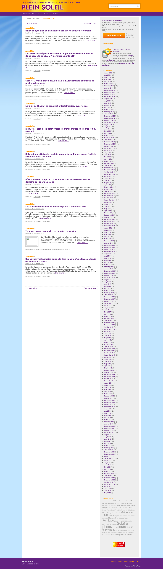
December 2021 (109, 193)
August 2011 (108, 460)
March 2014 (108, 394)
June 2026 (107, 77)
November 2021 (109, 196)
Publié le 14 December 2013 (34, 233)
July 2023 (107, 152)
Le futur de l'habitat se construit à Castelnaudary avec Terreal (56, 105)
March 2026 (108, 84)
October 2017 (108, 301)
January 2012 (108, 450)
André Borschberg (120, 501)
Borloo (104, 503)
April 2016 (107, 340)
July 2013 (107, 411)
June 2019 (107, 258)
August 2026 (108, 73)
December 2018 (109, 271)
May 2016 (107, 338)
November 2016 (109, 325)
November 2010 (109, 480)
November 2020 (109, 221)
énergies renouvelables (124, 535)
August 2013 (108, 409)
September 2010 (109, 484)
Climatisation (106, 505)
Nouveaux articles (91, 23)
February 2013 (109, 422)
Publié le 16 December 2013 (34, 209)
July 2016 (107, 333)
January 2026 (108, 88)
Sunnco (124, 530)
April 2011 (107, 469)
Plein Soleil (27, 561)
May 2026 (107, 79)
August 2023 (108, 150)
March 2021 (108, 213)
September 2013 (109, 407)
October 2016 (108, 327)
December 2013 (109, 400)
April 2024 (107, 133)
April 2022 (107, 185)
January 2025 (108, 114)
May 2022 (107, 183)
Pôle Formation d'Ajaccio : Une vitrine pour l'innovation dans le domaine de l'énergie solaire (57, 180)
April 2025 (107, 107)
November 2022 (109, 170)
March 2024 (108, 135)
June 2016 (107, 336)
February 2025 (109, 112)
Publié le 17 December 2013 (34, 58)
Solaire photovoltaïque (52, 249)
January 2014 (108, 398)
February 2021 (109, 215)
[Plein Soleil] (43, 9)
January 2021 (108, 217)
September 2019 (109, 252)
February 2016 (109, 344)
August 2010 (108, 486)
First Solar (118, 510)
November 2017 (109, 299)
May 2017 (107, 312)
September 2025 (109, 96)
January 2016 (108, 346)
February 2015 (109, 370)
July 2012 (107, 437)
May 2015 (107, 364)
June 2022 (107, 180)
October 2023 (108, 146)
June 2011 (107, 465)
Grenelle (114, 513)
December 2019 (109, 245)
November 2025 (109, 92)
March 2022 (108, 187)
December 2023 (109, 142)
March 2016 (108, 342)
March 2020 (108, 239)
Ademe (104, 501)
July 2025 (107, 101)
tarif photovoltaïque (121, 532)
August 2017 (108, 305)
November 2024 (109, 118)
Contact (55, 14)
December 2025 (109, 90)
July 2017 (107, 308)
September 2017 (109, 303)
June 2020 (107, 232)
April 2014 (107, 391)
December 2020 (109, 219)
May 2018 (107, 286)
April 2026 (107, 81)
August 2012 (108, 435)
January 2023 (108, 165)
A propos (47, 14)
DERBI (112, 505)
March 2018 (108, 290)
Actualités (26, 14)
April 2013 (107, 417)
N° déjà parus (37, 14)
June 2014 (107, 387)
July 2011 (107, 463)
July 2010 (107, 488)
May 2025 (107, 105)
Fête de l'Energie (107, 513)
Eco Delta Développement (121, 505)
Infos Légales (129, 561)
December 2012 (109, 426)
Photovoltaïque (113, 518)
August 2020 (108, 228)
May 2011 (107, 467)
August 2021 (108, 202)
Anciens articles (31, 23)
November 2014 (109, 376)
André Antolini (111, 501)
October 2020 (108, 224)
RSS (139, 561)
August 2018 (108, 280)
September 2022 (109, 174)
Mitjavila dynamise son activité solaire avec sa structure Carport (58, 30)
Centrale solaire (115, 503)
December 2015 (109, 348)
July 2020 (107, 230)
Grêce (119, 513)
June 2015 (107, 361)
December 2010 (109, 478)
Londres (124, 516)
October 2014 (108, 379)
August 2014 (108, 383)
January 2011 (108, 475)
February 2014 (109, 396)
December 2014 (109, 374)
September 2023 (109, 148)
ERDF (119, 508)
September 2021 (109, 200)
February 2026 (109, 86)
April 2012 (107, 443)
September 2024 (109, 122)
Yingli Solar (131, 532)
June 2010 (107, 491)
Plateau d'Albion (123, 518)
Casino (109, 503)
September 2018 (109, 277)
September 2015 (109, 355)
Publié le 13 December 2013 (34, 264)
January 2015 (108, 372)
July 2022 (107, 178)
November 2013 (109, 402)
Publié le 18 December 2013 (34, 33)
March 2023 (108, 161)
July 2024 (107, 127)
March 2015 (108, 368)
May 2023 (107, 157)
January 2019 (108, 269)
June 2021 (107, 206)
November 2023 (109, 144)
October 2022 (108, 172)
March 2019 (108, 264)
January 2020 (108, 243)
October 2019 (108, 249)
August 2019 (108, 254)
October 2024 (108, 120)
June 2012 (107, 439)
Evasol (113, 510)
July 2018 (107, 282)
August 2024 (108, 124)
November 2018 (109, 273)
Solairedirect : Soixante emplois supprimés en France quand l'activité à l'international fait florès (60, 155)
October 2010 (108, 482)
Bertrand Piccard (130, 501)
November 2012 (109, 428)
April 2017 (107, 314)
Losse (128, 516)
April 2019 (107, 262)
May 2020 (107, 234)
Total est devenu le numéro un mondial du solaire (50, 231)
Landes (119, 516)
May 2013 (107, 415)
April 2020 (107, 236)
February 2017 (109, 318)
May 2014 (107, 389)
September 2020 (109, 226)
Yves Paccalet (106, 535)
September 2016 (109, 329)
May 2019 (107, 260)
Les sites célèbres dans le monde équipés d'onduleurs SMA (55, 206)
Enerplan (105, 508)
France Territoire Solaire (128, 510)
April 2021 (107, 211)
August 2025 (108, 99)
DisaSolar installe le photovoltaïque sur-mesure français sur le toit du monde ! (60, 130)
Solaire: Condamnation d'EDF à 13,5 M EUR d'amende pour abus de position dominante (59, 82)
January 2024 (108, 140)
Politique (108, 520)
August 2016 (108, 331)
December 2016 (109, 323)
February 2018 (109, 292)
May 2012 (107, 441)
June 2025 (107, 103)
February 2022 (109, 189)
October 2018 (108, 275)
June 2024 (107, 129)
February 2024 (109, 137)
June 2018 (107, 284)
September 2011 (109, 458)
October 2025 (108, 94)
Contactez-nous (116, 561)
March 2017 (108, 316)
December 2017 (109, 297)
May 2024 (107, 131)
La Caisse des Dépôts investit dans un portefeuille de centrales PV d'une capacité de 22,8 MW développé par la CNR (59, 54)
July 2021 (107, 204)
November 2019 (109, 247)
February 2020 (109, 241)
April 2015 (107, 366)
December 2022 (109, 168)
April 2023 (107, 159)
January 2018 (108, 295)
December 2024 (109, 116)
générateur (110, 60)
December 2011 (109, 452)
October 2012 (108, 430)
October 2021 (108, 198)
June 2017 (107, 310)
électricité (113, 535)
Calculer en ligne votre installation (121, 50)
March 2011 (108, 471)
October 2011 (108, 456)
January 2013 (108, 424)
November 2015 (109, 351)
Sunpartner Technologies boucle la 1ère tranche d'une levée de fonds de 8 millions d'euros (60, 260)
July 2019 (107, 256)
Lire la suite (92, 40)
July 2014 (107, 385)
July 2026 (107, 75)
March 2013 (108, 419)
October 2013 (108, 404)
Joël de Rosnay (112, 516)
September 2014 (109, 381)
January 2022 (108, 191)
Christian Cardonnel (126, 503)
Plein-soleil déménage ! (112, 20)
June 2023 (107, 155)
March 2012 (108, 445)
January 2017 (108, 320)
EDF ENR (132, 505)
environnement (113, 508)
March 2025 (108, 109)
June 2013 (107, 413)
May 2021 (107, 208)
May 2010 (107, 493)
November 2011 (109, 454)
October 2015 (108, 353)
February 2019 (109, 267)
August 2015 (108, 357)
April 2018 (107, 288)
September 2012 (109, 432)
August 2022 (108, 176)
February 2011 (109, 473)
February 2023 (109, 163)
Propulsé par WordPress (133, 566)
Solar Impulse (118, 530)
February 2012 (109, 447)
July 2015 (107, 359)
